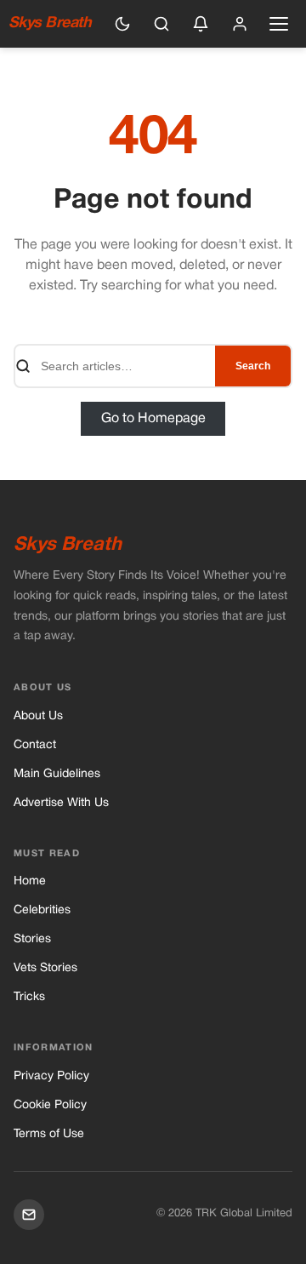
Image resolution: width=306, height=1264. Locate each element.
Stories (32, 939)
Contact (35, 745)
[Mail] (29, 1214)
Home (30, 881)
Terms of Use (49, 1134)
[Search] (161, 24)
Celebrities (42, 910)
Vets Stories (45, 968)
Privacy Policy (51, 1076)
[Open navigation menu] (279, 24)
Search (252, 366)
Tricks (29, 997)
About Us (38, 716)
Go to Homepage (153, 419)
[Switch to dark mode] (122, 24)
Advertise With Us (61, 803)
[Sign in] (239, 24)
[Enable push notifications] (200, 24)
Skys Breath (49, 23)
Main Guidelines (57, 774)
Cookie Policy (50, 1105)
